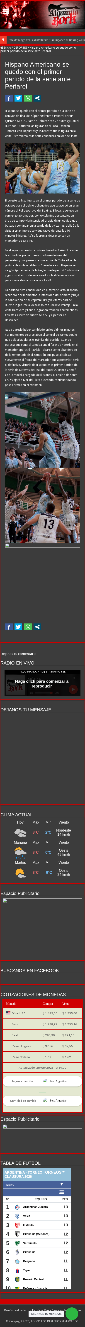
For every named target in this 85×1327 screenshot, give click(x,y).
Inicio (7, 47)
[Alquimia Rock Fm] (42, 15)
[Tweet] (18, 98)
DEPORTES (20, 47)
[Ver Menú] (5, 12)
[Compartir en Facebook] (9, 98)
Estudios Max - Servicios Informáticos (56, 1310)
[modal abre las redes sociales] (37, 98)
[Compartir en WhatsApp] (28, 98)
